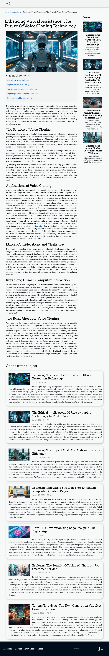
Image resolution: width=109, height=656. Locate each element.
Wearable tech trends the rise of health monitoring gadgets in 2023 (92, 114)
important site (36, 226)
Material (7, 649)
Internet (18, 649)
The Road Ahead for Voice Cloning (20, 98)
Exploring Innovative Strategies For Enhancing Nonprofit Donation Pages (64, 489)
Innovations (16, 12)
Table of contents (19, 75)
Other (40, 649)
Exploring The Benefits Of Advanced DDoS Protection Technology (93, 40)
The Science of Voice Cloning (18, 80)
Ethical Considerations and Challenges (22, 89)
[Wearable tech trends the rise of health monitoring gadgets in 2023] (92, 102)
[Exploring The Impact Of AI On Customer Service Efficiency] (92, 137)
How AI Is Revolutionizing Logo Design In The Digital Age (64, 529)
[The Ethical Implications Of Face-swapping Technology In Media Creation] (92, 64)
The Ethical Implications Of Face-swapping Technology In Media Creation (93, 77)
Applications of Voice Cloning (18, 85)
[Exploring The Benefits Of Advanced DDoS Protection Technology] (92, 27)
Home (7, 12)
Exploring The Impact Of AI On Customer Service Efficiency (93, 149)
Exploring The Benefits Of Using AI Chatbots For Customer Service (65, 567)
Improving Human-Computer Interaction (22, 94)
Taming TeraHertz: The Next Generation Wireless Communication (66, 607)
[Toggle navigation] (7, 3)
